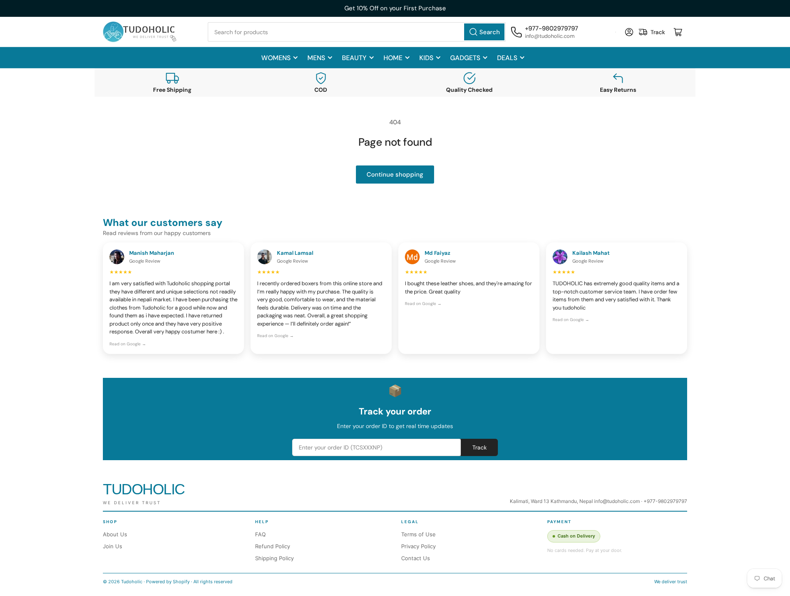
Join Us (112, 546)
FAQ (260, 534)
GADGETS (465, 58)
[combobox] (357, 32)
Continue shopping (395, 174)
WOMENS (275, 58)
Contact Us (415, 558)
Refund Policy (272, 546)
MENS (316, 58)
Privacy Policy (418, 546)
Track (479, 447)
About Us (115, 534)
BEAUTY (354, 58)
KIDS (426, 58)
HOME (392, 58)
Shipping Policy (274, 558)
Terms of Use (418, 534)
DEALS (507, 58)
